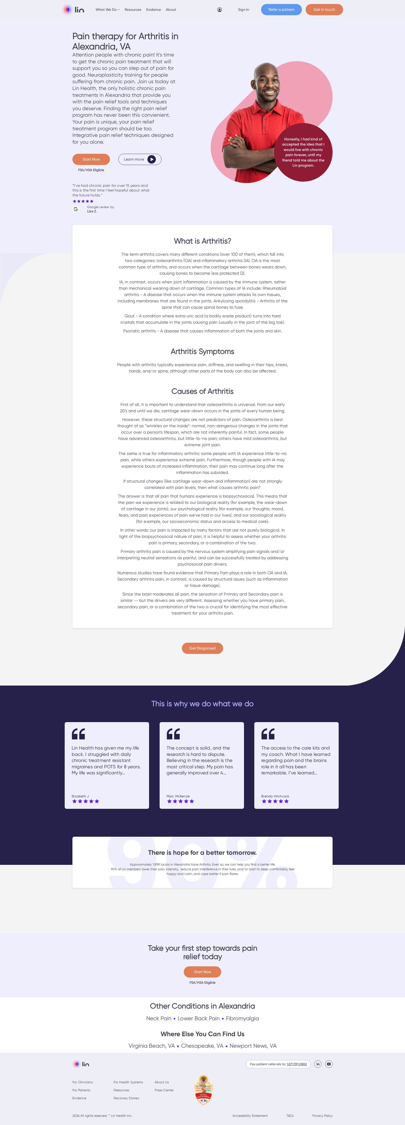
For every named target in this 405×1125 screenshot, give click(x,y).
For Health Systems (128, 1082)
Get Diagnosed (202, 648)
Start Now (91, 159)
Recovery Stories (126, 1098)
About (171, 10)
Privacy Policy (322, 1116)
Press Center (164, 1090)
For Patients (81, 1090)
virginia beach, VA (152, 1045)
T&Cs (290, 1116)
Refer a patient (281, 9)
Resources (133, 10)
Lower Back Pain (199, 1018)
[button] (108, 9)
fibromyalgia (242, 1018)
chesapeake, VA (202, 1045)
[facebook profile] (319, 1064)
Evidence (153, 10)
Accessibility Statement (250, 1116)
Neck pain (158, 1018)
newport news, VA (253, 1045)
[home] (73, 9)
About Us (162, 1082)
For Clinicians (82, 1082)
